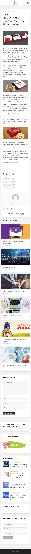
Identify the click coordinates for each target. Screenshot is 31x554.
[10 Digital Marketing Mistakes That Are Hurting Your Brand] (6, 485)
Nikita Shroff (7, 26)
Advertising (13, 461)
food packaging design (8, 185)
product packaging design (9, 187)
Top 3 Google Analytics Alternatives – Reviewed (18, 465)
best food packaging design (10, 180)
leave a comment (23, 26)
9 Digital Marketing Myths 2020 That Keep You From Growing (17, 475)
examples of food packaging (10, 182)
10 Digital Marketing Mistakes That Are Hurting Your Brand (17, 485)
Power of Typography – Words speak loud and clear (18, 497)
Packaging (11, 11)
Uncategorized (15, 462)
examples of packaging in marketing (10, 183)
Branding (20, 492)
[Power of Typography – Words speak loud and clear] (6, 495)
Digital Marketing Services (18, 493)
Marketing (21, 461)
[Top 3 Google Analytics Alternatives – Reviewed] (6, 464)
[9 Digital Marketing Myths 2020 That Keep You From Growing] (6, 474)
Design (5, 11)
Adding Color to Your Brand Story (12, 315)
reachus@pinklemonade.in (10, 162)
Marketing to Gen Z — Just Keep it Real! (14, 291)
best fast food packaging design (9, 179)
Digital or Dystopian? (9, 267)
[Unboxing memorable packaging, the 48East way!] (15, 38)
